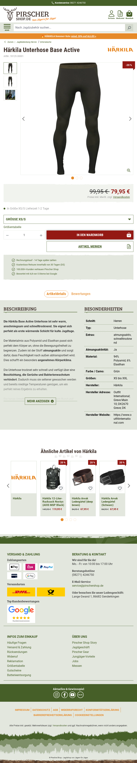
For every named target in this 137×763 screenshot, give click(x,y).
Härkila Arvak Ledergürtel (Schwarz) (110, 502)
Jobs (75, 661)
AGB (55, 709)
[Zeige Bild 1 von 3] (72, 178)
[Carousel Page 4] (74, 519)
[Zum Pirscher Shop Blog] (80, 695)
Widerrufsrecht (72, 709)
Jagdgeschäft (81, 647)
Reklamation (15, 661)
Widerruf (12, 656)
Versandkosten (121, 197)
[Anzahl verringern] (7, 235)
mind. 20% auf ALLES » (83, 36)
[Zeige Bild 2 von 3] (76, 178)
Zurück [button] (11, 42)
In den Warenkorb (90, 235)
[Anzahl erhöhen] (41, 235)
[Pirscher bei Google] (21, 613)
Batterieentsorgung (19, 675)
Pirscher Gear (80, 652)
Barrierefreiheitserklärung (53, 715)
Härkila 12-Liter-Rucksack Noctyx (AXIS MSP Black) (53, 502)
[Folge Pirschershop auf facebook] (64, 695)
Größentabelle (12, 227)
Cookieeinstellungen (89, 715)
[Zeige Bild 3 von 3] (81, 178)
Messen (77, 666)
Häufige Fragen (16, 642)
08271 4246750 (70, 3)
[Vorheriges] (23, 118)
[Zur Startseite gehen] (36, 14)
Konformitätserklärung (102, 709)
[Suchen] (129, 27)
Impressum (22, 709)
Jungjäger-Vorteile (83, 656)
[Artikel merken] (60, 488)
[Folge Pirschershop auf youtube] (72, 695)
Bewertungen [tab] (80, 294)
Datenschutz (41, 709)
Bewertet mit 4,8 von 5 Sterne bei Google (36, 273)
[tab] (56, 294)
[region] (68, 121)
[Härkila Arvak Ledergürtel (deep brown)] (82, 477)
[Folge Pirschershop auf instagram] (56, 695)
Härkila (17, 498)
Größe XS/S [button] (16, 219)
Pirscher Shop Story (84, 642)
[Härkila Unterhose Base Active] (77, 119)
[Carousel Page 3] (70, 519)
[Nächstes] (130, 118)
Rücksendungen (17, 652)
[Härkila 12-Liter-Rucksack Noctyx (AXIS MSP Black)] (53, 477)
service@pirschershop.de (87, 585)
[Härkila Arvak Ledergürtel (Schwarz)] (112, 477)
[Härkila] (120, 52)
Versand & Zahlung (19, 647)
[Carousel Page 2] (66, 519)
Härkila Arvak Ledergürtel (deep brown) (82, 502)
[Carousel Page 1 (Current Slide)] (62, 519)
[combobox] (69, 27)
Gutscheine (14, 670)
